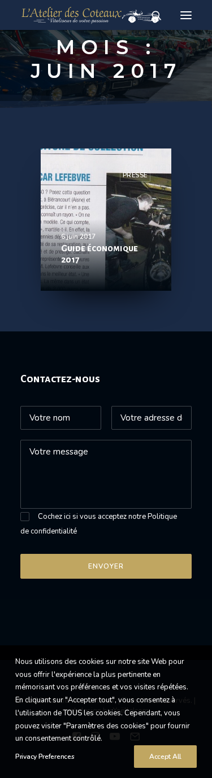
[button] (186, 15)
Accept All (165, 756)
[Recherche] (151, 15)
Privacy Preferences (44, 756)
